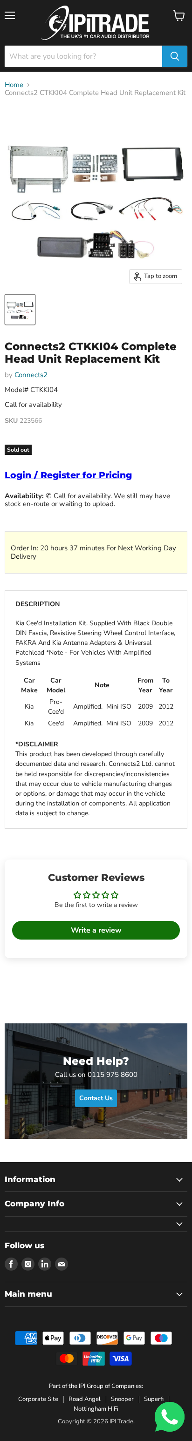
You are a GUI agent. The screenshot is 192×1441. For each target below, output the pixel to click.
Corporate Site (38, 1399)
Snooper (122, 1399)
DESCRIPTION (37, 604)
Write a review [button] (96, 930)
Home (14, 85)
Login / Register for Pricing (68, 475)
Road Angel (85, 1399)
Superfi (154, 1399)
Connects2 (31, 374)
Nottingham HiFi (96, 1409)
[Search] (174, 56)
